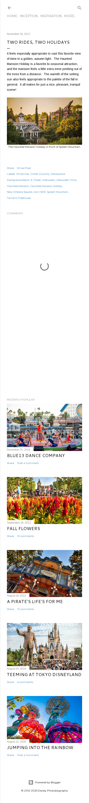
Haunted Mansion (18, 186)
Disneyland (58, 173)
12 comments (25, 609)
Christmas (22, 173)
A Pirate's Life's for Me (35, 601)
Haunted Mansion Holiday (46, 186)
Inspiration (51, 16)
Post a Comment (28, 463)
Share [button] (10, 168)
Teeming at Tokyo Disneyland (44, 674)
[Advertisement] (44, 356)
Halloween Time (66, 180)
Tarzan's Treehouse (19, 198)
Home (12, 16)
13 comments (25, 536)
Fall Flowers (23, 528)
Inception (29, 16)
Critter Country (40, 173)
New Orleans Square (19, 191)
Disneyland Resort (18, 180)
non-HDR (39, 191)
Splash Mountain (57, 191)
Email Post (24, 168)
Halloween (48, 180)
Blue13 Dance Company (36, 455)
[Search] (79, 7)
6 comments (25, 682)
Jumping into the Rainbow (40, 747)
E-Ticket (36, 180)
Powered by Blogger (48, 782)
